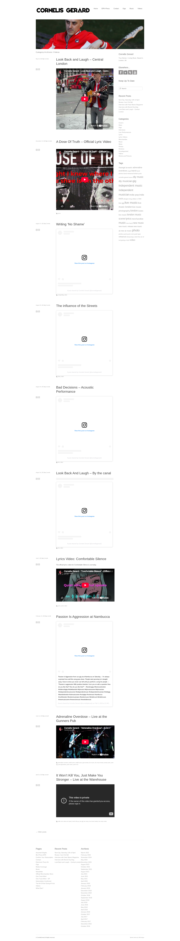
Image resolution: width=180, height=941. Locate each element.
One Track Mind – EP (43, 879)
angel (129, 171)
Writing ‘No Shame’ (70, 224)
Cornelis (47, 58)
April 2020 (84, 881)
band (134, 171)
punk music (70, 764)
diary (59, 376)
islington (126, 199)
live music (91, 762)
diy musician (125, 181)
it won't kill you (75, 821)
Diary (120, 125)
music (122, 222)
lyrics (59, 213)
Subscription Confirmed (43, 881)
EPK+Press (106, 8)
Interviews (122, 130)
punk (125, 234)
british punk (72, 762)
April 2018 (84, 909)
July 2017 (84, 917)
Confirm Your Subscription (44, 857)
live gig (81, 821)
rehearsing (129, 237)
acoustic (129, 168)
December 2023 (86, 862)
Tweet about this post (39, 69)
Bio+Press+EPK (41, 855)
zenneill (49, 616)
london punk (107, 762)
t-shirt (136, 237)
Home (96, 8)
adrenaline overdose (63, 762)
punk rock (75, 764)
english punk (78, 762)
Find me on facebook (121, 72)
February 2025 (86, 855)
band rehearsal (129, 173)
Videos (140, 8)
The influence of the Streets (76, 306)
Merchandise (123, 139)
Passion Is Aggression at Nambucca (83, 617)
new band (129, 223)
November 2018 (86, 893)
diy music (138, 176)
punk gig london (62, 764)
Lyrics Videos (123, 137)
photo (136, 230)
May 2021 (84, 879)
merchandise (137, 219)
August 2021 (85, 871)
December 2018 (86, 890)
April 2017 (84, 919)
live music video (103, 821)
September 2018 (86, 898)
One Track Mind (41, 876)
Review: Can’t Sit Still (125, 102)
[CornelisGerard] (63, 13)
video (65, 295)
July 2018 (84, 902)
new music (138, 223)
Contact (116, 8)
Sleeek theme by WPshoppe (137, 937)
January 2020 (85, 883)
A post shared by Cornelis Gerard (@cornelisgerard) (84, 290)
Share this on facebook (37, 69)
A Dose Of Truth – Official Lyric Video (83, 142)
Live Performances (125, 132)
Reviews (121, 149)
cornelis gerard (124, 177)
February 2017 (86, 921)
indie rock (60, 821)
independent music (130, 185)
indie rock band (67, 821)
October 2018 (85, 895)
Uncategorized (123, 151)
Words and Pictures (125, 156)
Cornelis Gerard (74, 703)
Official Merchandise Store (44, 874)
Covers (121, 123)
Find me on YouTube (135, 72)
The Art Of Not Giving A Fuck (45, 883)
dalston (131, 177)
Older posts (41, 832)
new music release (126, 226)
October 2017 (85, 914)
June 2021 (84, 876)
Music (132, 8)
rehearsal (122, 237)
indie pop (134, 195)
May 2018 (84, 907)
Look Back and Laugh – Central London (68, 862)
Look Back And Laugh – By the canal (83, 473)
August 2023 (85, 864)
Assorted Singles (41, 852)
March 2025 (85, 852)
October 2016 (85, 926)
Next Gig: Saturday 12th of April (129, 100)
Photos (121, 146)
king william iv (133, 199)
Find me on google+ (125, 72)
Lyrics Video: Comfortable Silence (81, 559)
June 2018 (84, 905)
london (134, 210)
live (59, 462)
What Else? (39, 888)
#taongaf (122, 168)
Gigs (124, 8)
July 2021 (84, 874)
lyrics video (64, 605)
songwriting (61, 295)
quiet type (137, 234)
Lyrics (120, 134)
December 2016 (86, 924)
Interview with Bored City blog (128, 107)
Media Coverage (41, 867)
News (120, 144)
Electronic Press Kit (42, 862)
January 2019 (85, 888)
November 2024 (86, 857)
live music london (99, 762)
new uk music (126, 231)
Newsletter (39, 871)
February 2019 (86, 886)
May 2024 (84, 860)
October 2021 (85, 867)
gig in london (85, 762)
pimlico (121, 234)
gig (134, 181)
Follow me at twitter (130, 72)
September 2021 (86, 869)
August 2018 (85, 900)
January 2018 (85, 912)
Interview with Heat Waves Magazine (131, 104)
